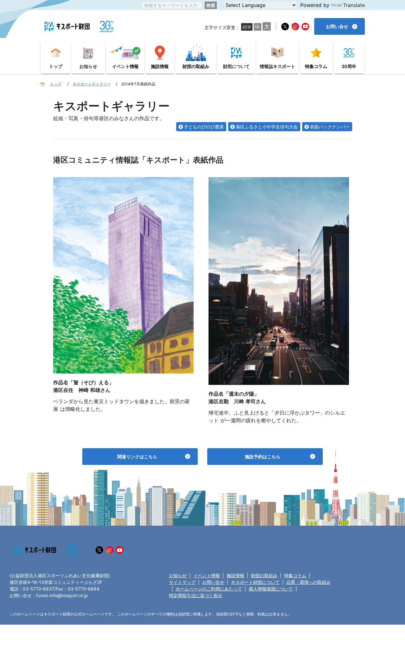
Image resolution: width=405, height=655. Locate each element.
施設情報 (235, 575)
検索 (210, 5)
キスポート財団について (255, 582)
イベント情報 (206, 575)
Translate (354, 5)
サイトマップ (182, 582)
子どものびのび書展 (204, 126)
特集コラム (295, 575)
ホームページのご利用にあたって (209, 588)
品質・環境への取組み (308, 582)
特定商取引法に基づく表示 (195, 595)
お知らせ (178, 575)
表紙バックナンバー (330, 126)
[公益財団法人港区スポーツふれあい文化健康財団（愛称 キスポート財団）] (67, 26)
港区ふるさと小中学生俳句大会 (267, 126)
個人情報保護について (271, 588)
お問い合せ (213, 582)
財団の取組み (264, 575)
